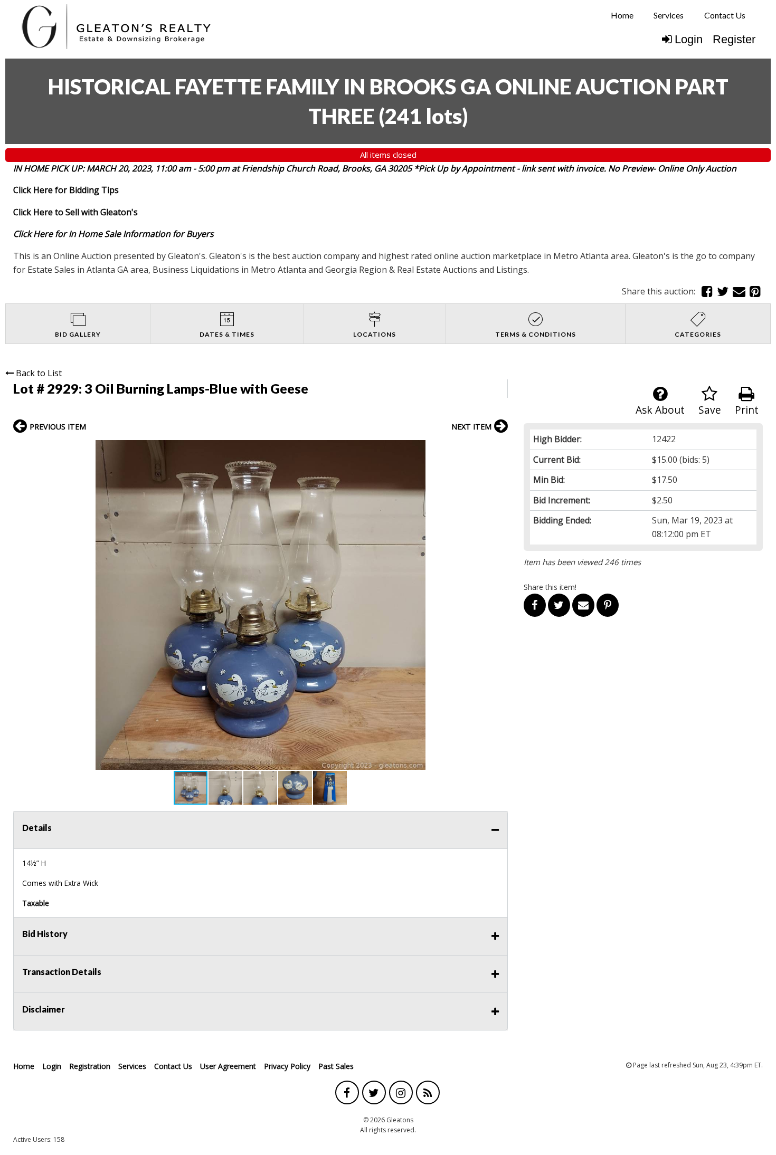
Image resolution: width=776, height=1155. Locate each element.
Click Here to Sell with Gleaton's (75, 212)
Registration (89, 1066)
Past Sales (336, 1066)
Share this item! (550, 587)
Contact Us (724, 15)
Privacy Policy (287, 1066)
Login (689, 39)
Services (669, 15)
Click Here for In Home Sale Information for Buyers (113, 234)
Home (622, 15)
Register (734, 39)
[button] (498, 449)
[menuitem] (622, 15)
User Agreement (228, 1066)
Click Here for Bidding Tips (66, 190)
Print (747, 410)
